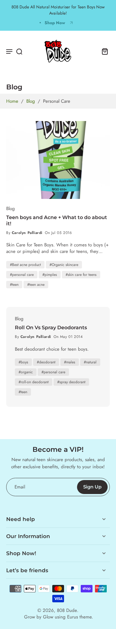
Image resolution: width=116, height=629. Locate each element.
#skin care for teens (81, 274)
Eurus (72, 616)
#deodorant (46, 362)
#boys (23, 362)
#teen (14, 284)
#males (69, 362)
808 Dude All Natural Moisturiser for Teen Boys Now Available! (58, 10)
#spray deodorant (71, 382)
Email (20, 487)
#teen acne (36, 284)
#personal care (22, 274)
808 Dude (67, 610)
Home (12, 101)
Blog (30, 101)
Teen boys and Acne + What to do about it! (56, 220)
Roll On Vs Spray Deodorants (51, 327)
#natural (90, 362)
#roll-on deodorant (34, 382)
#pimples (49, 274)
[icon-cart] (103, 51)
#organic (26, 372)
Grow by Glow (38, 616)
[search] (19, 51)
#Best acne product (25, 264)
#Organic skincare (63, 264)
